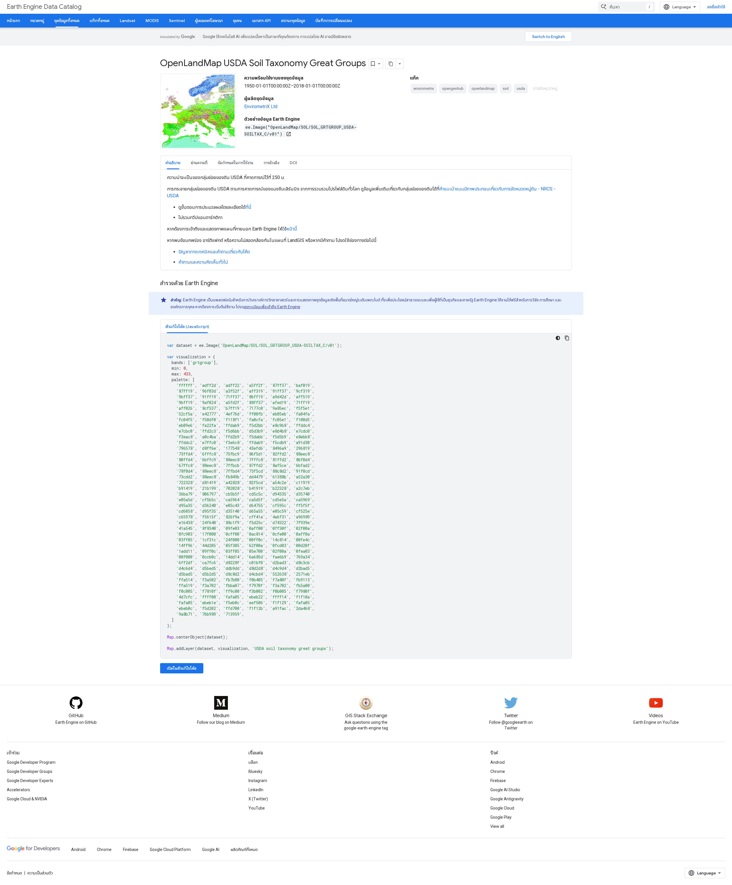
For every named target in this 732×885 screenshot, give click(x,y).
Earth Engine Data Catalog (44, 7)
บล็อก (253, 762)
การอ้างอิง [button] (271, 162)
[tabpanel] (366, 220)
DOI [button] (293, 162)
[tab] (173, 162)
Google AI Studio (505, 789)
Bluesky (255, 771)
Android (497, 762)
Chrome (497, 771)
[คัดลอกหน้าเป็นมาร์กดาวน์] (391, 64)
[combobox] (626, 7)
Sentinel (177, 20)
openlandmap (483, 88)
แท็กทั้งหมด (100, 20)
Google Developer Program (31, 762)
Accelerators (18, 789)
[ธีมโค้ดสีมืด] (557, 338)
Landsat (127, 20)
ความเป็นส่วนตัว (40, 873)
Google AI (210, 849)
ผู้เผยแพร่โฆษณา (209, 20)
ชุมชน (237, 20)
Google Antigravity (507, 799)
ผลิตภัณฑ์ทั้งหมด (244, 849)
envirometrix (423, 88)
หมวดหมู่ (37, 20)
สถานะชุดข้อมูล (293, 20)
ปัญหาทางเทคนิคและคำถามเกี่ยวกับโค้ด (214, 251)
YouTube (256, 808)
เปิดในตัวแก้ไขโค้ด (181, 668)
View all (497, 826)
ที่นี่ (248, 207)
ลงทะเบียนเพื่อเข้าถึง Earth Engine (272, 307)
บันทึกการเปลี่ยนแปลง (333, 20)
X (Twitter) (258, 799)
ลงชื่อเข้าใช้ (716, 7)
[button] (187, 326)
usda (521, 88)
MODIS (152, 20)
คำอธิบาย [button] (173, 162)
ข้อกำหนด (14, 873)
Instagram (257, 780)
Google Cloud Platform (170, 849)
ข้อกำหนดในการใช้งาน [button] (235, 162)
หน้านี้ (292, 229)
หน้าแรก (13, 20)
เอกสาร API (261, 20)
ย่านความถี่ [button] (199, 162)
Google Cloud (502, 808)
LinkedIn (255, 789)
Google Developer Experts (30, 780)
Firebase (498, 780)
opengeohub (453, 88)
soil (506, 88)
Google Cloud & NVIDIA (27, 799)
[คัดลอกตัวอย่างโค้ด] (567, 338)
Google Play (501, 817)
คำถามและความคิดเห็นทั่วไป (203, 262)
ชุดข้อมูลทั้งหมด (66, 20)
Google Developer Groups (29, 771)
